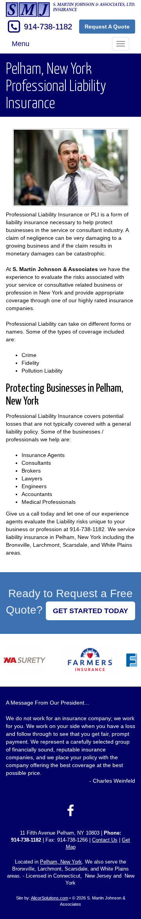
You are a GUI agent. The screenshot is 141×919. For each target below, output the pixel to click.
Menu (20, 44)
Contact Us (105, 840)
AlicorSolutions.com (49, 898)
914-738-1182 (48, 26)
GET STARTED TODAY (90, 611)
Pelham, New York (61, 862)
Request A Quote (107, 26)
